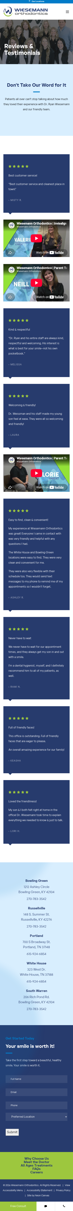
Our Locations (37, 1)
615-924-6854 (36, 954)
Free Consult (18, 1206)
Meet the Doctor (36, 1162)
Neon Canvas (42, 1195)
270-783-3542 (36, 899)
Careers (36, 1172)
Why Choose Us (36, 1158)
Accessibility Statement (39, 1190)
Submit (12, 1132)
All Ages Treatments (36, 1165)
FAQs (36, 1169)
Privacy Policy (63, 1190)
